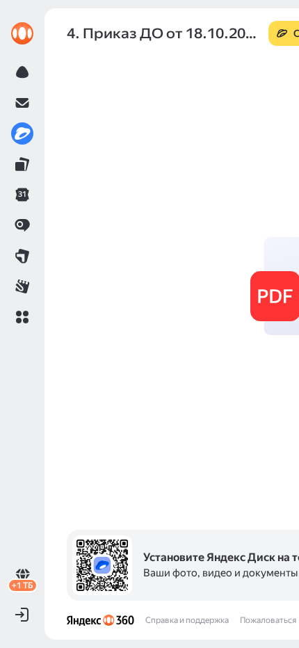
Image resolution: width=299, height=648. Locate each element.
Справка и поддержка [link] (187, 620)
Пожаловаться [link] (268, 620)
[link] (22, 33)
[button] (22, 317)
